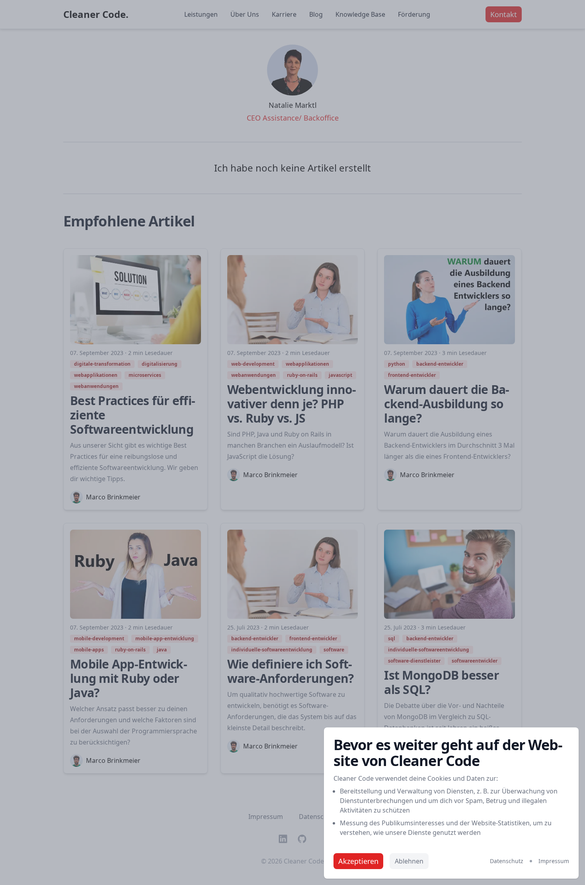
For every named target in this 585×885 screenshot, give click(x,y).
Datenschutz (506, 861)
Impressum (553, 861)
